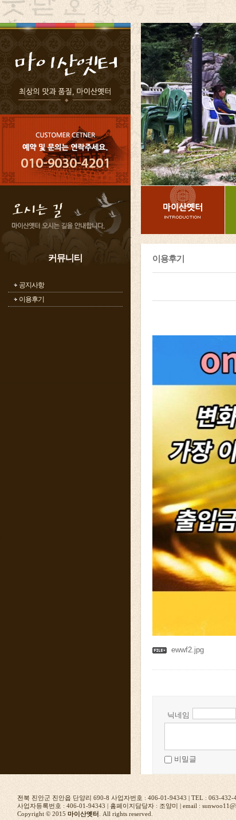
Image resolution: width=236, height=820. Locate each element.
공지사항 (31, 285)
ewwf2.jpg (187, 649)
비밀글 (185, 759)
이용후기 (31, 299)
